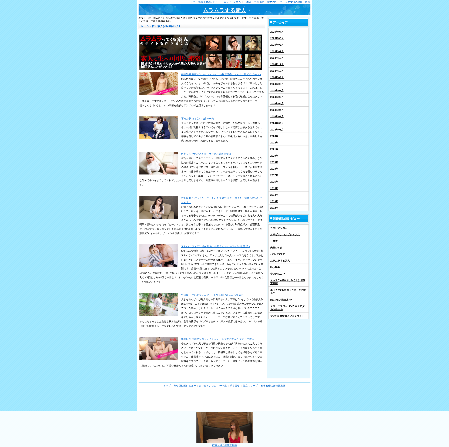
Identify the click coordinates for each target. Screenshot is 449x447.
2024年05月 (277, 103)
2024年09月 (277, 77)
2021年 (274, 149)
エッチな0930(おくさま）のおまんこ (288, 291)
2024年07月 (277, 90)
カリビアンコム (232, 2)
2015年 (274, 188)
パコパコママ (277, 254)
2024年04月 (277, 110)
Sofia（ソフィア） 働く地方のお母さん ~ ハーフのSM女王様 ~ (215, 246)
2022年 (274, 142)
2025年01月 (277, 51)
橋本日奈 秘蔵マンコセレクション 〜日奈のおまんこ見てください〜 (218, 339)
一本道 (247, 2)
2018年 (274, 168)
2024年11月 (277, 64)
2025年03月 (277, 38)
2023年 (274, 136)
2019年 (274, 162)
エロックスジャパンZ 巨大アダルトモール (287, 308)
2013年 (274, 201)
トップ (191, 2)
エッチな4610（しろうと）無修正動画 (287, 282)
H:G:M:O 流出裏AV (281, 299)
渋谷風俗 (259, 2)
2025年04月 (277, 31)
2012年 (274, 207)
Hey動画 (275, 267)
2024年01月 (277, 129)
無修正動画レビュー (209, 2)
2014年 (274, 194)
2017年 (274, 175)
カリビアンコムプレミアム (285, 234)
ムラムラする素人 (224, 10)
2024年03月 (277, 116)
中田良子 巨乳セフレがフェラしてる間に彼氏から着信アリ (213, 295)
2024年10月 (277, 70)
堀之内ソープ (274, 2)
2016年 (274, 181)
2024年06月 (277, 97)
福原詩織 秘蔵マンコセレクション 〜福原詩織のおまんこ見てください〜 (221, 74)
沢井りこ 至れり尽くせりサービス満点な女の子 (207, 153)
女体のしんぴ (277, 273)
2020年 (274, 155)
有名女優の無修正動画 (297, 2)
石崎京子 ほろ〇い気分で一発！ (198, 118)
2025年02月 (277, 44)
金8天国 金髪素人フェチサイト (287, 315)
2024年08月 (277, 84)
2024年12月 (277, 57)
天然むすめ (276, 247)
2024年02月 (277, 123)
